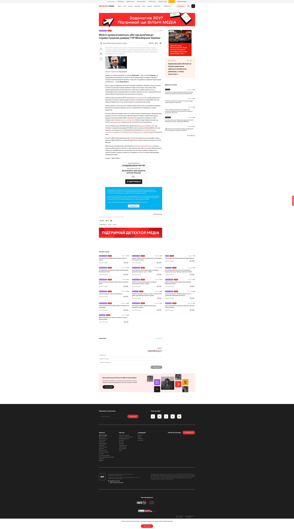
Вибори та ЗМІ (103, 450)
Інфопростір (157, 6)
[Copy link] (101, 59)
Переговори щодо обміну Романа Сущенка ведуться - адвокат (113, 259)
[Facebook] (101, 49)
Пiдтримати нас (189, 432)
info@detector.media (115, 481)
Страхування (180, 6)
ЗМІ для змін (102, 440)
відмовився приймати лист (146, 126)
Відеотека (101, 448)
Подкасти (149, 6)
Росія (115, 224)
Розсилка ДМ (122, 448)
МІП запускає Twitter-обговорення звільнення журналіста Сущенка (144, 306)
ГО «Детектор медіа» (181, 1)
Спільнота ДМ (108, 387)
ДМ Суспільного (130, 1)
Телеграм (140, 438)
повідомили (130, 118)
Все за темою (190, 135)
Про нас (121, 433)
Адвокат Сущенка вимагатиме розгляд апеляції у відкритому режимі (178, 282)
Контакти (121, 443)
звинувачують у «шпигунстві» (125, 120)
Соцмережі (142, 433)
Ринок (143, 6)
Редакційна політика (124, 435)
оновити (159, 348)
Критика (130, 6)
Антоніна (172, 1)
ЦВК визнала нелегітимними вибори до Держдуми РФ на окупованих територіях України (179, 129)
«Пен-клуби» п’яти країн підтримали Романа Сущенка (179, 258)
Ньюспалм (101, 458)
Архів (120, 450)
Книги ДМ (121, 440)
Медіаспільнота (103, 30)
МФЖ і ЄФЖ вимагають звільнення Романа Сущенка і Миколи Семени (113, 318)
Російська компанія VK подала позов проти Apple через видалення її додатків (179, 101)
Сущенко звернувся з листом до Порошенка (110, 294)
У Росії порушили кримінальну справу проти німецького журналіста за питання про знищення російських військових (178, 111)
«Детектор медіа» (157, 214)
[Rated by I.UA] (153, 511)
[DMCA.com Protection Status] (141, 511)
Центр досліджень (141, 1)
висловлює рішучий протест (142, 146)
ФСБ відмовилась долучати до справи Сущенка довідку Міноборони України (113, 270)
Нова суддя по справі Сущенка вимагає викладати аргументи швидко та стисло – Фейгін (145, 270)
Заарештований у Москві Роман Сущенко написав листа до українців (114, 306)
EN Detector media (163, 1)
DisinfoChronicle (152, 1)
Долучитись (133, 206)
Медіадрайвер (102, 443)
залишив (132, 138)
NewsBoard (102, 445)
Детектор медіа (111, 1)
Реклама (121, 442)
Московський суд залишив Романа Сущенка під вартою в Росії (113, 282)
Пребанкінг (102, 442)
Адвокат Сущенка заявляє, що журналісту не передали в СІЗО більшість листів (147, 259)
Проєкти (102, 433)
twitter (139, 437)
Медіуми (101, 460)
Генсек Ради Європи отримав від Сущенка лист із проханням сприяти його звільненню (178, 294)
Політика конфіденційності (126, 437)
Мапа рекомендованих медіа (106, 457)
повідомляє (114, 72)
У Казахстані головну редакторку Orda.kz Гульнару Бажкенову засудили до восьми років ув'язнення (179, 92)
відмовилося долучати (137, 98)
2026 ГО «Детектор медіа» (116, 482)
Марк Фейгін (103, 224)
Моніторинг (137, 6)
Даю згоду (147, 526)
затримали (115, 116)
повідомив (119, 106)
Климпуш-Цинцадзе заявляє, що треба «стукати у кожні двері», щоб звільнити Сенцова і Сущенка (147, 294)
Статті (124, 6)
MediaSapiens (121, 1)
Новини (119, 6)
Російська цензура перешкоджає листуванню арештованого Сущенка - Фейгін (144, 282)
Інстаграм (140, 440)
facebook (140, 435)
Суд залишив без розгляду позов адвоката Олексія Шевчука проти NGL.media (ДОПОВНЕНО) (179, 120)
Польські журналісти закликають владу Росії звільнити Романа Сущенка (179, 306)
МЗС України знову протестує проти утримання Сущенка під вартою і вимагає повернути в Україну (178, 270)
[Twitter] (101, 54)
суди (110, 224)
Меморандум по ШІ (124, 438)
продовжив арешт (115, 122)
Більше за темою (171, 85)
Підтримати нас (123, 445)
